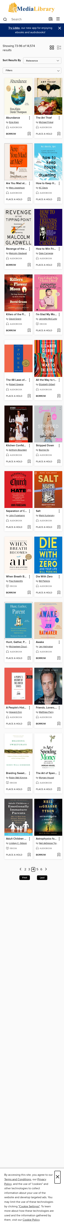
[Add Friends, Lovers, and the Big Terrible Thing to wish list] (59, 724)
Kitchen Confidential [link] (17, 445)
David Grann (15, 319)
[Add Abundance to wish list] (29, 134)
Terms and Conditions (17, 1179)
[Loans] (50, 19)
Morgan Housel (46, 777)
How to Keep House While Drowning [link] (46, 183)
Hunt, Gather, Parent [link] (17, 642)
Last (42, 877)
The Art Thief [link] (44, 117)
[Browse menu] (58, 19)
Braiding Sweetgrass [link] (17, 773)
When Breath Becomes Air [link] (17, 576)
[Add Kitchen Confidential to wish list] (29, 461)
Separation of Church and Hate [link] (17, 511)
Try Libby (14, 28)
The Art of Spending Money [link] (46, 773)
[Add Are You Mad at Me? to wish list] (29, 199)
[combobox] (24, 19)
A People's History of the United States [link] (17, 707)
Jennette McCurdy (48, 319)
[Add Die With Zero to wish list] (59, 593)
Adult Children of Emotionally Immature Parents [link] (17, 838)
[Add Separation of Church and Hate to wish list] (29, 527)
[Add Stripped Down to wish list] (59, 461)
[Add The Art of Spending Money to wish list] (59, 789)
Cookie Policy (31, 1220)
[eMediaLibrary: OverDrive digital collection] (32, 7)
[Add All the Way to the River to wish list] (59, 396)
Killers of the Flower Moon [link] (17, 314)
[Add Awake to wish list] (59, 658)
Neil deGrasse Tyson (49, 843)
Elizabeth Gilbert (47, 384)
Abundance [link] (13, 117)
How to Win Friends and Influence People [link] (46, 249)
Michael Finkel (46, 122)
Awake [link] (40, 642)
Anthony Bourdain (18, 450)
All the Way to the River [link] (46, 380)
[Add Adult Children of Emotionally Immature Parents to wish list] (29, 855)
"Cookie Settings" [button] (29, 1206)
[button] (52, 48)
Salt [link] (38, 511)
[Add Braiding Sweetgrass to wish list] (29, 789)
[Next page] (46, 870)
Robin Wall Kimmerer (19, 777)
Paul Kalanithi (16, 581)
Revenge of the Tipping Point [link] (17, 249)
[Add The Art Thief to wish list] (59, 134)
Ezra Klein (14, 122)
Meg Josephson (17, 187)
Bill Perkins (44, 581)
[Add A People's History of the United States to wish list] (29, 724)
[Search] (5, 19)
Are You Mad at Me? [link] (17, 183)
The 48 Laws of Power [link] (17, 380)
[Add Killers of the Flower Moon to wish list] (29, 330)
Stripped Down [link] (45, 445)
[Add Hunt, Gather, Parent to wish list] (29, 658)
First (24, 877)
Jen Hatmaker (46, 646)
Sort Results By (12, 60)
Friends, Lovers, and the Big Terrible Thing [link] (46, 707)
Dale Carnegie (46, 253)
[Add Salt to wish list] (59, 527)
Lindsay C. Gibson (18, 843)
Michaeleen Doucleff (19, 646)
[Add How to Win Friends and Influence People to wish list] (59, 265)
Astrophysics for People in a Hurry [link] (46, 838)
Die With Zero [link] (44, 576)
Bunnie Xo (44, 450)
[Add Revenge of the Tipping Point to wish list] (29, 265)
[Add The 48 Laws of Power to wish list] (29, 396)
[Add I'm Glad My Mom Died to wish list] (59, 330)
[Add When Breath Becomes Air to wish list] (29, 593)
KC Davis (43, 187)
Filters (9, 70)
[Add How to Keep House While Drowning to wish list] (59, 199)
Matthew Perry (46, 712)
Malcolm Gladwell (18, 253)
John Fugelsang (17, 515)
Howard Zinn (15, 712)
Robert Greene (16, 384)
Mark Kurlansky (46, 515)
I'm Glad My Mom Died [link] (46, 314)
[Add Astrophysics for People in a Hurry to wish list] (59, 855)
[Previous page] (20, 870)
